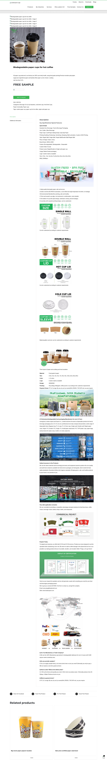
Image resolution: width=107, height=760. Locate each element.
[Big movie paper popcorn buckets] (31, 726)
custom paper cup (21, 109)
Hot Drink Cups (48, 104)
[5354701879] (31, 39)
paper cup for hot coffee (32, 109)
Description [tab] (13, 116)
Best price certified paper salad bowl (66, 750)
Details (31, 757)
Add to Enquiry (21, 97)
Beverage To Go (24, 104)
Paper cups (26, 107)
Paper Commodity (18, 107)
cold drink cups (40, 104)
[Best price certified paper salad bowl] (75, 726)
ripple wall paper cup (44, 109)
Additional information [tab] (15, 120)
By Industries (32, 104)
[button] (95, 7)
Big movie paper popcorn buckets (21, 750)
